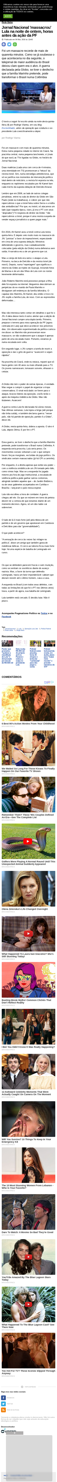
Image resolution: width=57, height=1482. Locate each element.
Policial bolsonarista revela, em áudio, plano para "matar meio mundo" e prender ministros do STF (49, 658)
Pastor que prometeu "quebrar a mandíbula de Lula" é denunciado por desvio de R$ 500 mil (7, 656)
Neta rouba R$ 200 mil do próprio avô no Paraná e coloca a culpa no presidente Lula (20, 657)
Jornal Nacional (10, 629)
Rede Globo (7, 22)
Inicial (6, 1475)
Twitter (44, 613)
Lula (20, 629)
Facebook (6, 616)
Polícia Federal (46, 629)
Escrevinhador (8, 128)
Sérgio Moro (20, 630)
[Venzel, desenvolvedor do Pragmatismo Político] (9, 1430)
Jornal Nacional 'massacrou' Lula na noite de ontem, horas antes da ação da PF (27, 31)
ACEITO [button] (8, 16)
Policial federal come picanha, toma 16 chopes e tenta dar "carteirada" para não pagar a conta (35, 658)
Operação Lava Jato (31, 629)
